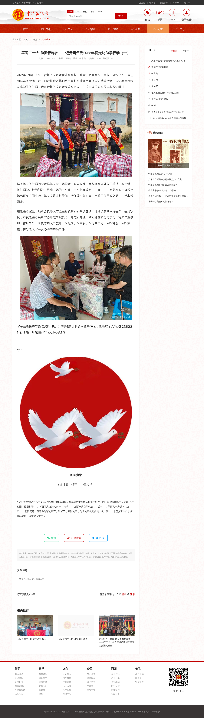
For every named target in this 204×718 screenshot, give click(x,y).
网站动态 (43, 678)
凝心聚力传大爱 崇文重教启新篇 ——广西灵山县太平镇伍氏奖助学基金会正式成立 (76, 642)
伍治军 (154, 86)
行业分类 (115, 678)
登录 (124, 594)
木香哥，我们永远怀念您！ (160, 201)
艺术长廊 (67, 689)
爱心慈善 (91, 681)
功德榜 (142, 2)
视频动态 (158, 133)
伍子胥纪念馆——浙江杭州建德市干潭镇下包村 (170, 195)
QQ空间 (100, 538)
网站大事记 (20, 685)
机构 (115, 29)
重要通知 (43, 674)
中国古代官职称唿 (159, 66)
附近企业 (115, 685)
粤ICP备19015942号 (131, 711)
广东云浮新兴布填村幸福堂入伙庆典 (165, 179)
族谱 (93, 29)
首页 (25, 29)
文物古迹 (67, 681)
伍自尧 (154, 79)
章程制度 (19, 681)
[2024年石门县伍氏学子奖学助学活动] (117, 625)
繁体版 (187, 2)
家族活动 (43, 681)
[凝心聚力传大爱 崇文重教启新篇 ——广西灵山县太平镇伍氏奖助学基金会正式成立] (76, 625)
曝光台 (152, 2)
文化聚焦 (67, 674)
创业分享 (115, 693)
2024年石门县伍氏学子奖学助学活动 (117, 638)
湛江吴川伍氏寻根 (159, 98)
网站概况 (19, 674)
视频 (41, 693)
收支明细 (139, 674)
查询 (120, 16)
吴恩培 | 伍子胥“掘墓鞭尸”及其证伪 (167, 111)
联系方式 (19, 693)
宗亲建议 (139, 681)
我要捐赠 (91, 689)
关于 (182, 29)
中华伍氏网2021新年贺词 (160, 173)
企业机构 (115, 681)
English (176, 2)
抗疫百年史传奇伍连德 (168, 165)
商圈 (137, 29)
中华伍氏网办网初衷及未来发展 (163, 184)
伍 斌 (153, 105)
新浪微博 (76, 538)
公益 (160, 29)
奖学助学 (91, 678)
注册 (132, 594)
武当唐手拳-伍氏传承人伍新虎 (162, 190)
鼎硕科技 (156, 711)
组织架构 (19, 678)
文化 (70, 29)
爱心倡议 (91, 674)
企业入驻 (115, 674)
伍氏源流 (67, 678)
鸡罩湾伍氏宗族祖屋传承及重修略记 (168, 60)
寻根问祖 (43, 685)
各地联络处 (20, 689)
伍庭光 (154, 73)
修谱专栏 (67, 693)
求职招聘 (115, 689)
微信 (53, 538)
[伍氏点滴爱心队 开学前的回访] (35, 625)
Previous (20, 632)
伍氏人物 (67, 685)
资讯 (48, 29)
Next (132, 632)
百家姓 (42, 689)
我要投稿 (164, 2)
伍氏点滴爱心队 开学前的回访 (32, 638)
